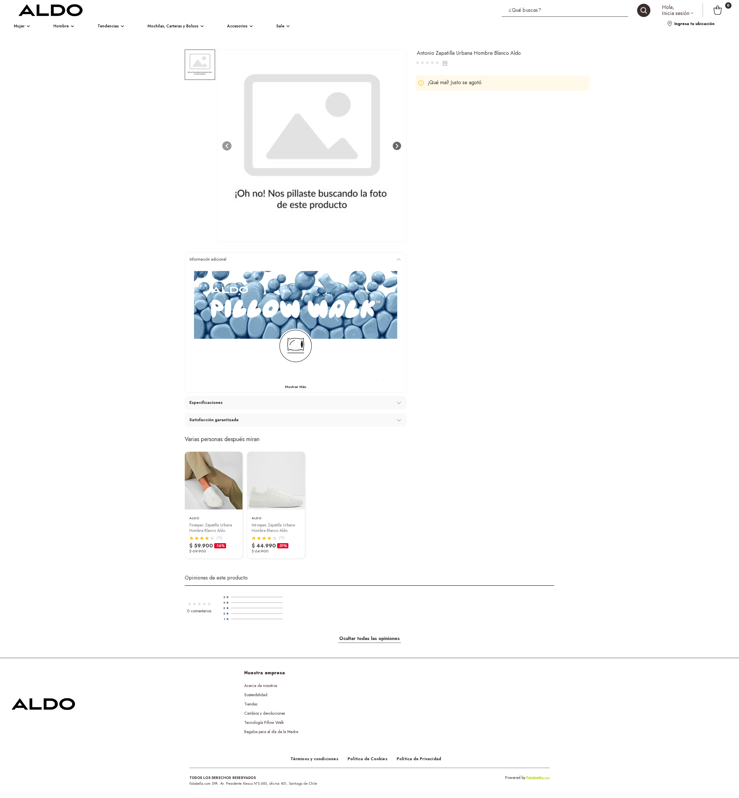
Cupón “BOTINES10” (366, 685)
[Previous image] (227, 145)
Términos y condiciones (314, 759)
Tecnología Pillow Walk (264, 722)
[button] (576, 10)
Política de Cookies (367, 759)
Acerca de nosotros (260, 685)
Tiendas (250, 704)
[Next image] (397, 145)
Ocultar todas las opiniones (369, 638)
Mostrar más (295, 386)
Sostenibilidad (255, 695)
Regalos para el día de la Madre (271, 732)
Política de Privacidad (419, 759)
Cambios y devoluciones (264, 713)
